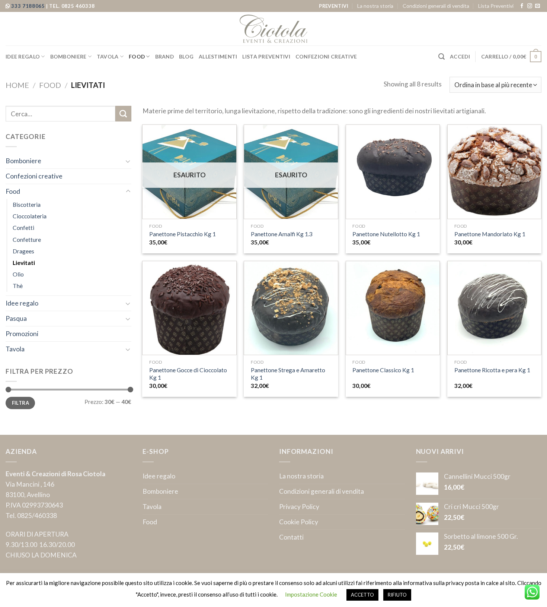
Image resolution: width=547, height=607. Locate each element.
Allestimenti (218, 56)
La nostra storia (375, 6)
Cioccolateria (30, 216)
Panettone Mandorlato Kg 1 (489, 234)
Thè (18, 285)
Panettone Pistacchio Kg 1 (182, 234)
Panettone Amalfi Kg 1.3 (282, 234)
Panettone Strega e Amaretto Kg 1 (288, 374)
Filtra (20, 403)
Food (137, 56)
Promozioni (22, 334)
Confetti (23, 227)
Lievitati (24, 262)
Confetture (27, 239)
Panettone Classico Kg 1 (383, 370)
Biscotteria (27, 204)
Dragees (23, 251)
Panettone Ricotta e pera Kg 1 (492, 370)
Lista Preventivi (496, 6)
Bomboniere (68, 56)
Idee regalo (23, 56)
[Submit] (123, 114)
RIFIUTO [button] (397, 595)
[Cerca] (441, 56)
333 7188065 (28, 6)
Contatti (291, 537)
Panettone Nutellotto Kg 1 (386, 234)
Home (17, 84)
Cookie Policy (298, 522)
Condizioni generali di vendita (436, 6)
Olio (18, 274)
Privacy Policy (299, 506)
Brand (164, 56)
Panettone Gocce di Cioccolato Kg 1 (188, 374)
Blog (186, 56)
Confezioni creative (326, 56)
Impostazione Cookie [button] (311, 594)
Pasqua (16, 318)
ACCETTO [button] (362, 595)
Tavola (108, 56)
